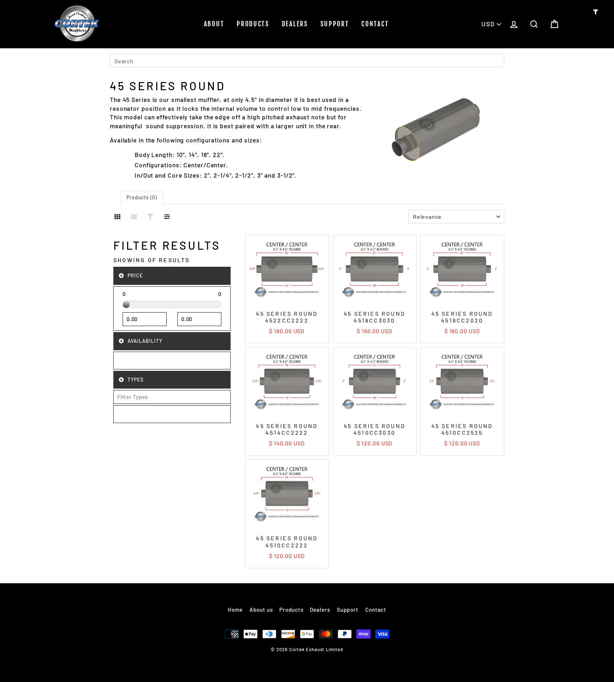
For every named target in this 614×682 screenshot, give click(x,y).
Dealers (295, 24)
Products (253, 24)
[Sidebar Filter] (167, 216)
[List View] (134, 216)
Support (335, 24)
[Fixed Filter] (150, 216)
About (214, 24)
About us (261, 609)
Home (235, 609)
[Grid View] (117, 216)
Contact (375, 24)
